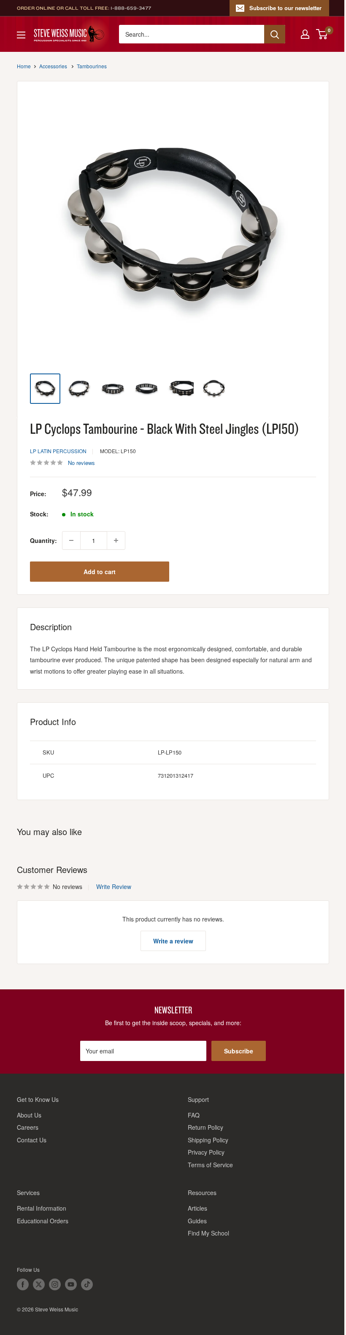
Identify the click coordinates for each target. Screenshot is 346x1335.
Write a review (173, 941)
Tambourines (92, 66)
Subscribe (238, 1051)
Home (24, 66)
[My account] (305, 34)
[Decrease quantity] (71, 540)
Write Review (113, 886)
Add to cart (100, 571)
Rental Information (41, 1208)
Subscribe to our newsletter (285, 8)
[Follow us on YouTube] (71, 1284)
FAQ (194, 1115)
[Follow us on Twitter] (39, 1284)
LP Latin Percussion (58, 450)
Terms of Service (210, 1164)
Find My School (208, 1233)
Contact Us (31, 1140)
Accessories (53, 66)
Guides (197, 1221)
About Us (29, 1115)
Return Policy (205, 1127)
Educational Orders (42, 1221)
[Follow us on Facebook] (23, 1284)
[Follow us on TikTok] (87, 1284)
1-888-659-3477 (131, 8)
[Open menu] (21, 35)
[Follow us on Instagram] (55, 1284)
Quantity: (43, 540)
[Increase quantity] (116, 540)
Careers (27, 1127)
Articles (197, 1208)
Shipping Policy (208, 1140)
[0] (322, 34)
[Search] (274, 34)
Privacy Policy (206, 1152)
